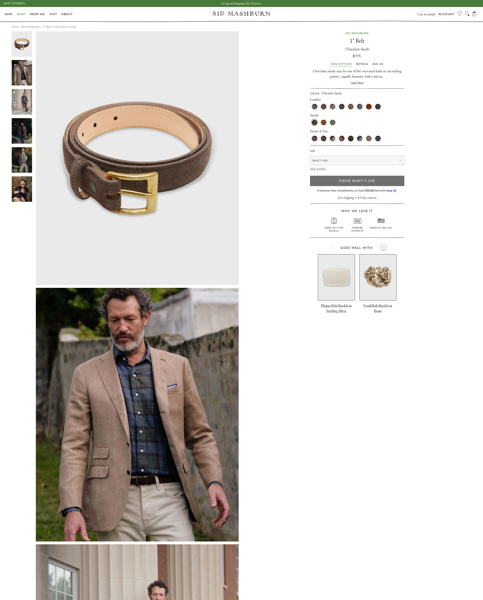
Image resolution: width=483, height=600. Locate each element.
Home (15, 26)
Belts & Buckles (31, 26)
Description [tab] (341, 64)
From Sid (37, 14)
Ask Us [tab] (377, 64)
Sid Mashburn (357, 33)
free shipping (346, 197)
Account (446, 14)
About (67, 14)
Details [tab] (362, 64)
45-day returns (367, 197)
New (8, 14)
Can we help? (426, 14)
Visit (53, 14)
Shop (21, 14)
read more (357, 82)
